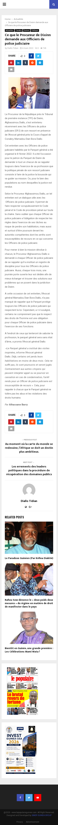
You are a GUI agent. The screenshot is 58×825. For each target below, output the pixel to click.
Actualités (9, 30)
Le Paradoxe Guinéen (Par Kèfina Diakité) (29, 558)
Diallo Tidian (12, 48)
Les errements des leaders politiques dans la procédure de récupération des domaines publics (29, 470)
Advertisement (32, 822)
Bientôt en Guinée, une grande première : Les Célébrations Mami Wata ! (29, 650)
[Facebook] (20, 797)
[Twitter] (29, 797)
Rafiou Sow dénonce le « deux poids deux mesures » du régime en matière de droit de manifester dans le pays (29, 603)
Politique (34, 30)
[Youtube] (37, 797)
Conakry (18, 30)
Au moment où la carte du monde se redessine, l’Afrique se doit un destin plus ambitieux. (29, 448)
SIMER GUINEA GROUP (42, 815)
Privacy (19, 822)
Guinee (26, 30)
